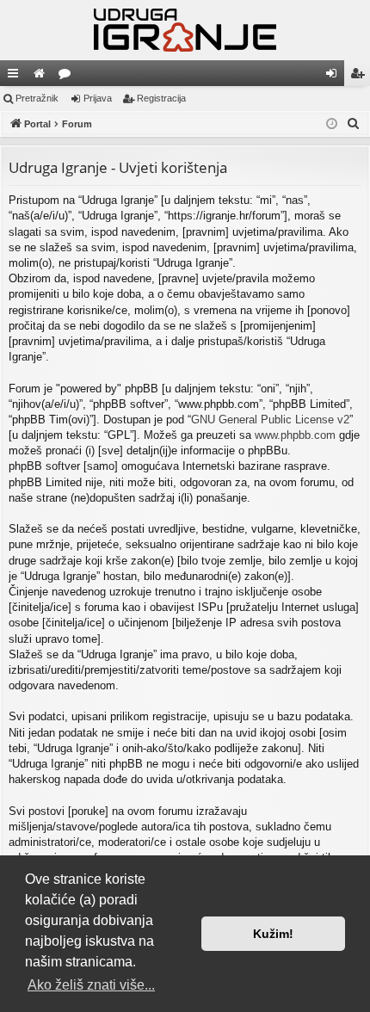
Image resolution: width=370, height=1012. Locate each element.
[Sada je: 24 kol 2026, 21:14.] (331, 124)
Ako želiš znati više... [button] (91, 985)
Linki (16, 76)
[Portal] (185, 30)
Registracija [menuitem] (360, 76)
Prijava (97, 98)
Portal (42, 76)
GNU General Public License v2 (270, 419)
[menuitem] (353, 123)
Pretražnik (37, 98)
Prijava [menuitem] (335, 76)
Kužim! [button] (273, 934)
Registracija (161, 98)
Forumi (68, 76)
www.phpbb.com (295, 435)
